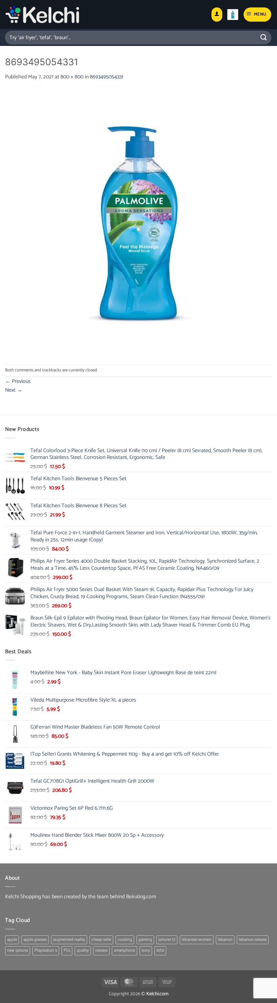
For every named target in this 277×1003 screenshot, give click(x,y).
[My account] (216, 14)
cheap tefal (101, 939)
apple (12, 939)
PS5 (67, 950)
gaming (145, 939)
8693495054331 (106, 76)
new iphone (17, 950)
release (101, 950)
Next (13, 390)
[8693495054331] (138, 222)
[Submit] (264, 37)
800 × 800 (71, 76)
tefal (160, 950)
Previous (18, 381)
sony (146, 950)
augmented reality (69, 939)
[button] (232, 14)
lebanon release (253, 939)
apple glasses (35, 939)
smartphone (124, 950)
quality (83, 950)
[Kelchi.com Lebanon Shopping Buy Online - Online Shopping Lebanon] (42, 14)
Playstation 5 (45, 950)
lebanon (225, 939)
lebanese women (196, 939)
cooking (125, 939)
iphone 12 (166, 939)
